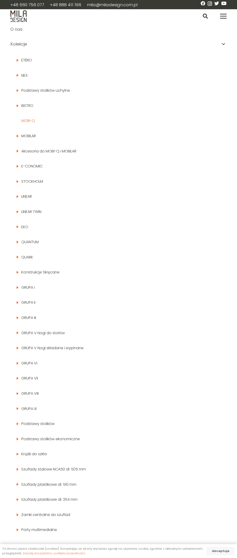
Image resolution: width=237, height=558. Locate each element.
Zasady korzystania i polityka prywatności (54, 553)
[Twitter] (216, 3)
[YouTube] (224, 3)
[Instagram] (210, 3)
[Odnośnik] (18, 16)
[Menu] (223, 16)
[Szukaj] (205, 16)
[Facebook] (203, 3)
